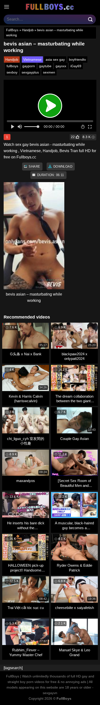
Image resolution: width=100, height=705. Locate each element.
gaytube (45, 66)
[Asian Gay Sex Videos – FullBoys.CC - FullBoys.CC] (50, 6)
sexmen (49, 72)
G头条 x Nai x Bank (26, 354)
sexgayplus (30, 72)
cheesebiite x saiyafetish (74, 608)
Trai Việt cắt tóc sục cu (26, 608)
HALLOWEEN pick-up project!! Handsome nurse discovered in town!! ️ (25, 567)
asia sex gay (55, 59)
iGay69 (75, 66)
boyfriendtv (77, 59)
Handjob (27, 30)
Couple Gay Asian (74, 439)
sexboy (12, 72)
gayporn (28, 66)
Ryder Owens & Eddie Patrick (74, 567)
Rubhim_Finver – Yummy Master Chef (25, 652)
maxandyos (25, 481)
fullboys (12, 66)
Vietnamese (32, 59)
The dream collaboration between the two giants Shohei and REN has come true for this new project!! (74, 398)
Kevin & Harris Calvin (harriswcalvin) (26, 398)
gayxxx (61, 66)
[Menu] (6, 7)
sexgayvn (50, 693)
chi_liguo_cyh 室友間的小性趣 (25, 441)
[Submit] (90, 19)
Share (34, 166)
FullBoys (12, 30)
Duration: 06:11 (50, 175)
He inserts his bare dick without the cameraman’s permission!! (25, 525)
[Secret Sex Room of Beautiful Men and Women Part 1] (74, 483)
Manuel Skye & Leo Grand (74, 652)
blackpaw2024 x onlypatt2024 (74, 356)
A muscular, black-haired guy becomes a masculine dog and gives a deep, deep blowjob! (74, 525)
